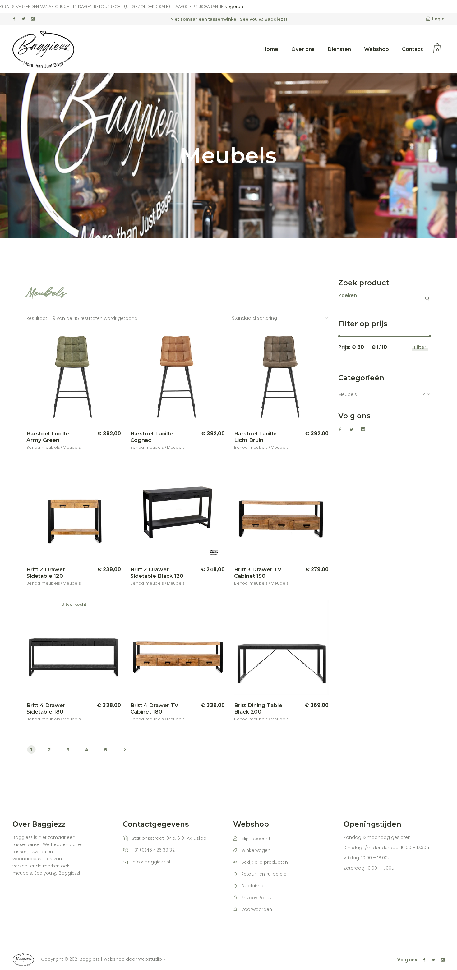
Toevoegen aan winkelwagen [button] (79, 434)
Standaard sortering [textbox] (254, 318)
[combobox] (280, 315)
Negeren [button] (233, 6)
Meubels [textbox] (381, 394)
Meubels (72, 447)
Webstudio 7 (151, 959)
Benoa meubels (43, 447)
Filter (420, 347)
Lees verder (99, 705)
